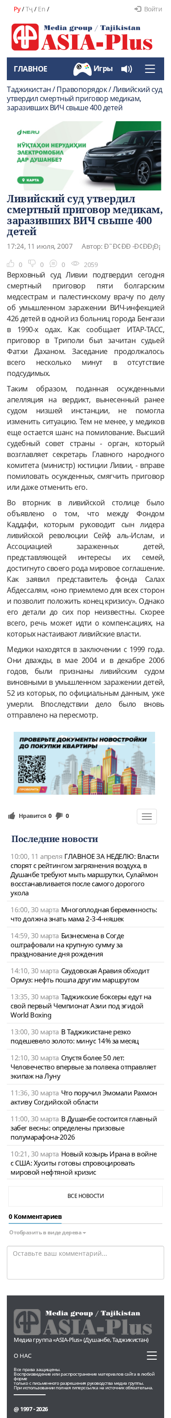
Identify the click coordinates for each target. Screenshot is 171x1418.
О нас (22, 1355)
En (41, 9)
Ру (17, 9)
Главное (30, 69)
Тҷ (29, 9)
